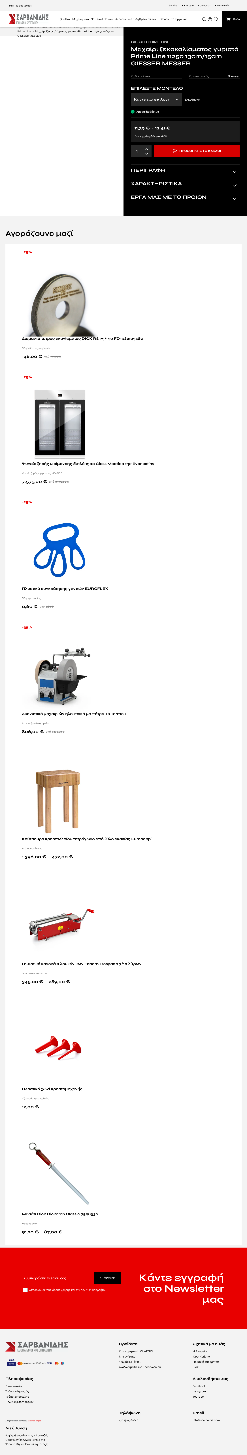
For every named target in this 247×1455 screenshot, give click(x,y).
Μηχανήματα (127, 1356)
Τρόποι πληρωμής (17, 1391)
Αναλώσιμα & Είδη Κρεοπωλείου (140, 1367)
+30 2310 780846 (23, 5)
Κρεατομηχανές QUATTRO (136, 1351)
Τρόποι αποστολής (17, 1396)
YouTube (198, 1396)
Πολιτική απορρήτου (206, 1361)
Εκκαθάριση (193, 99)
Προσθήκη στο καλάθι (200, 151)
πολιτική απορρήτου (93, 1290)
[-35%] (60, 673)
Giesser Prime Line (150, 42)
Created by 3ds (34, 1421)
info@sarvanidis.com (206, 1420)
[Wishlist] (234, 252)
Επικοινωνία (222, 5)
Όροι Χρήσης (201, 1356)
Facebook (199, 1386)
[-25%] (60, 298)
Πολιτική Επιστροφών (19, 1402)
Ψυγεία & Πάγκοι (129, 1361)
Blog (196, 1367)
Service (173, 5)
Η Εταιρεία (188, 5)
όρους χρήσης (61, 1290)
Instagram (199, 1391)
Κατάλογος (204, 5)
